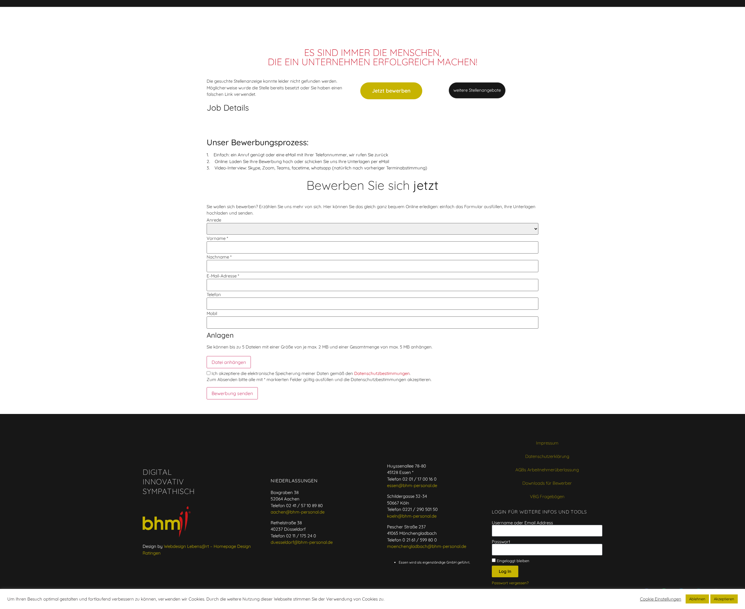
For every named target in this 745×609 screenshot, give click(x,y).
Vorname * (217, 238)
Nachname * (219, 257)
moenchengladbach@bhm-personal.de (426, 546)
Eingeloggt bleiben (512, 560)
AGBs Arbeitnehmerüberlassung (547, 469)
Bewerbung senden (232, 393)
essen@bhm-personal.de (412, 485)
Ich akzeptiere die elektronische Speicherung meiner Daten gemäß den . (310, 373)
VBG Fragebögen (547, 496)
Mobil (212, 313)
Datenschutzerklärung (547, 456)
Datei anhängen (229, 362)
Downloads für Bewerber (547, 483)
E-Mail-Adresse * (223, 276)
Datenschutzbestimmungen (382, 373)
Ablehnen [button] (697, 598)
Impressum (547, 443)
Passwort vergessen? (510, 582)
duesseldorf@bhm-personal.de (302, 542)
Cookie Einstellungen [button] (660, 599)
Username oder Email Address (522, 523)
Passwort (501, 541)
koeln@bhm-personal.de (412, 516)
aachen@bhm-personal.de (297, 512)
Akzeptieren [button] (724, 598)
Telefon (214, 294)
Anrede (214, 220)
